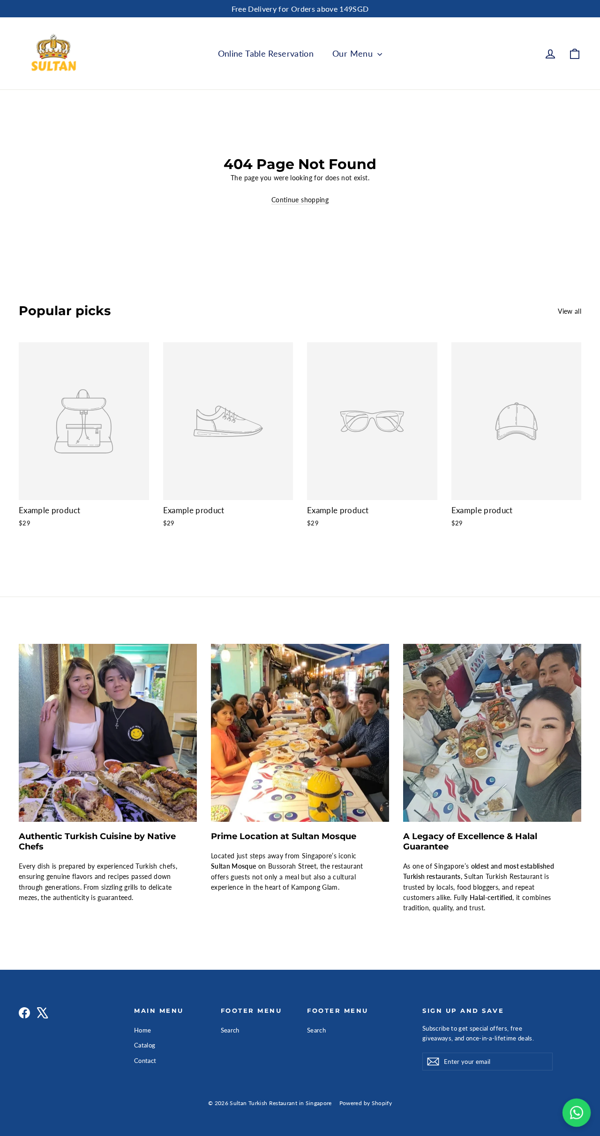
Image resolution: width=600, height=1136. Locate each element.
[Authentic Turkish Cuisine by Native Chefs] (108, 733)
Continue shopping (300, 200)
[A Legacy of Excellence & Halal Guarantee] (492, 733)
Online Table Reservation (266, 53)
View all (569, 311)
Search (230, 1030)
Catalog (144, 1045)
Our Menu (353, 53)
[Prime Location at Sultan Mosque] (300, 733)
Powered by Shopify (365, 1102)
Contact (145, 1060)
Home (142, 1030)
